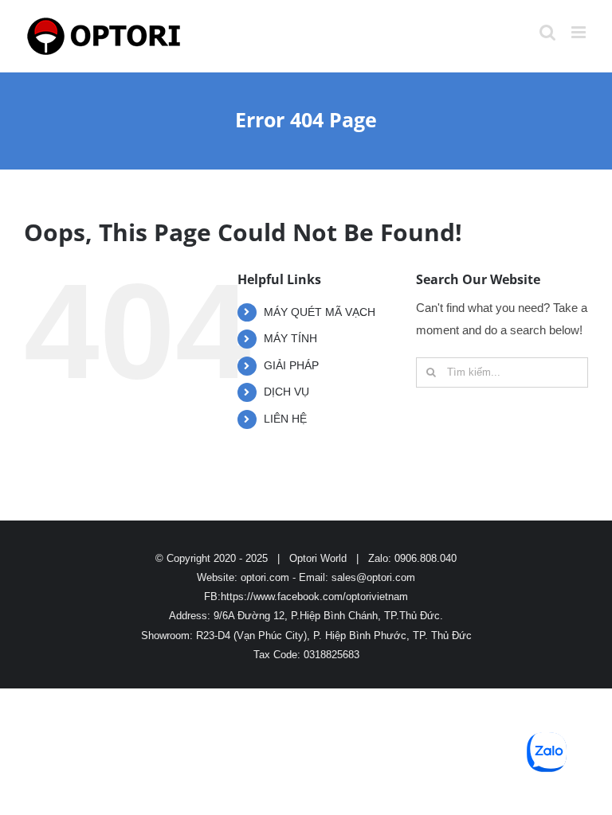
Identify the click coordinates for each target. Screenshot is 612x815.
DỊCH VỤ (286, 391)
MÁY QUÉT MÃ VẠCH (319, 312)
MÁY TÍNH (290, 338)
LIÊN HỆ (285, 418)
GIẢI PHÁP (291, 365)
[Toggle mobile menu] (579, 32)
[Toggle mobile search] (547, 32)
